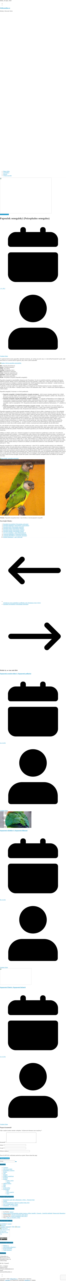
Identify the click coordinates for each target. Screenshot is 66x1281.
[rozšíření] (10, 363)
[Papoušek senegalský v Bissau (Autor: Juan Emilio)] (9, 458)
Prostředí (5, 1177)
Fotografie (8, 1226)
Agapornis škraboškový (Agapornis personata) (15, 535)
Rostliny (5, 1179)
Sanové (11, 1212)
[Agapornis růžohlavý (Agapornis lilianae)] (15, 827)
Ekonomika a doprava (8, 1170)
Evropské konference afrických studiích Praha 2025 (16, 1202)
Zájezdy (5, 174)
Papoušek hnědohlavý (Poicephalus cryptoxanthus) (16, 525)
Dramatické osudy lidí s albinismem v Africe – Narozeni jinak (19, 1199)
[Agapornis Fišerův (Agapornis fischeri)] (15, 984)
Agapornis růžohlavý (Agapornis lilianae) (13, 830)
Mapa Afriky (6, 171)
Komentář (3, 1142)
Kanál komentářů (7, 1248)
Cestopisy (5, 1167)
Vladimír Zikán (4, 356)
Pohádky (5, 1175)
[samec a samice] (22, 515)
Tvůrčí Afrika (6, 1188)
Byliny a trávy (10, 1180)
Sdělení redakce (7, 1183)
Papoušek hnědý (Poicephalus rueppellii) (13, 527)
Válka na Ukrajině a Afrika (13, 1217)
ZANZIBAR (3, 1224)
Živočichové (5, 214)
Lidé (4, 1173)
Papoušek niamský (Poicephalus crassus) (13, 531)
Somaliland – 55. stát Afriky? (10, 1205)
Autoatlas (2, 1226)
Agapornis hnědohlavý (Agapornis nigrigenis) (15, 534)
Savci (7, 1193)
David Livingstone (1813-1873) (20, 1214)
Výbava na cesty (7, 175)
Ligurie (9, 1224)
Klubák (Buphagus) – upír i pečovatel (12, 537)
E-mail (2, 1148)
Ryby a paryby (10, 1192)
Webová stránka (4, 1151)
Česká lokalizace (7, 1250)
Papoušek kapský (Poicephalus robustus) (13, 528)
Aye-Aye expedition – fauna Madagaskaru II (14, 532)
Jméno (2, 1145)
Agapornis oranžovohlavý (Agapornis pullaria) (15, 673)
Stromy (8, 1182)
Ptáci (1, 214)
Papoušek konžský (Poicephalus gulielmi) (13, 530)
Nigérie (5, 1201)
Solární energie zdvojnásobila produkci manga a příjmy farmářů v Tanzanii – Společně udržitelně (27, 1213)
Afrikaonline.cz (5, 8)
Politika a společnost (8, 1176)
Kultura (5, 1172)
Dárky (13, 1226)
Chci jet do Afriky (7, 1169)
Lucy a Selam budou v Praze (10, 1204)
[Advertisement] (33, 24)
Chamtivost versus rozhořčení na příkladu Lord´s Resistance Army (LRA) (22, 602)
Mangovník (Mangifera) (59, 1213)
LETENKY (6, 172)
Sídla (4, 1185)
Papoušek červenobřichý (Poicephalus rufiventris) (15, 524)
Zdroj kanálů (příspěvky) (9, 1247)
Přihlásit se (6, 1245)
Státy (4, 1186)
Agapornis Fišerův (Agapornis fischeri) (13, 987)
